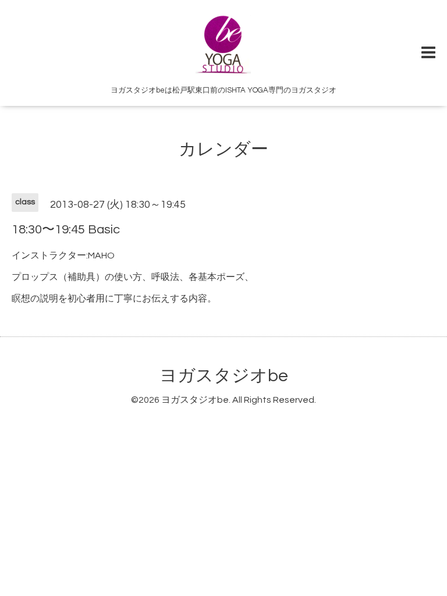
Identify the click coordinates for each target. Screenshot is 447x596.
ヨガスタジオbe (223, 376)
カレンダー (223, 149)
